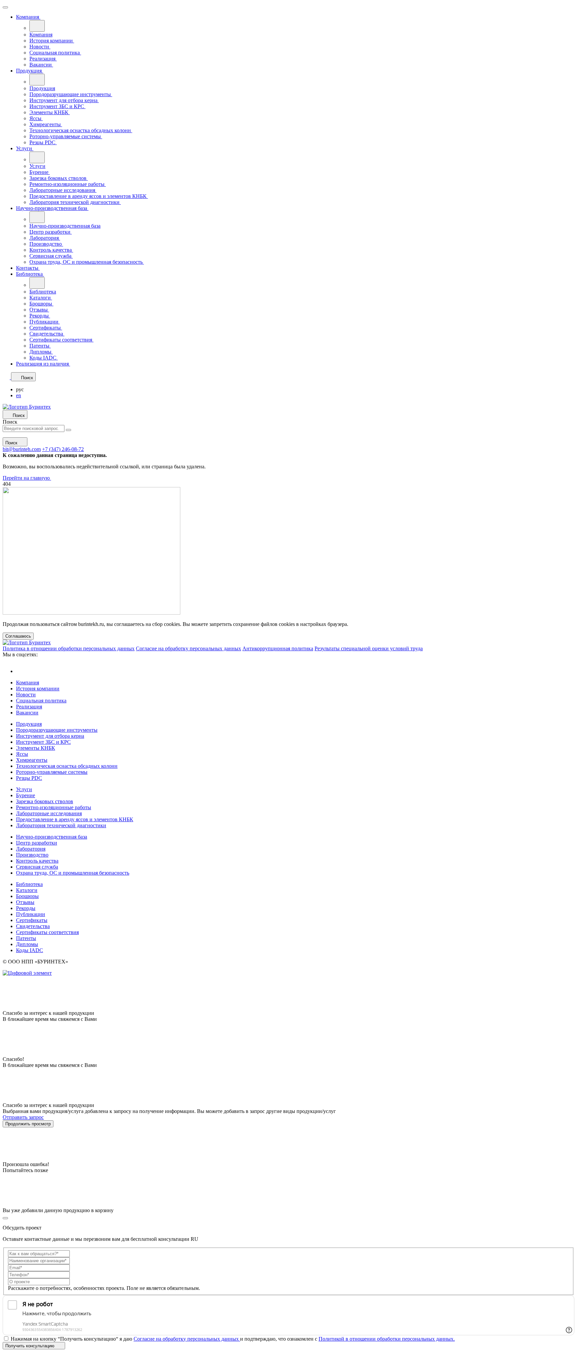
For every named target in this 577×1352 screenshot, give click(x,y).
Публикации (44, 321)
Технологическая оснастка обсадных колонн (80, 130)
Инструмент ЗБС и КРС (57, 106)
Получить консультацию (30, 1345)
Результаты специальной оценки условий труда (369, 648)
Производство (46, 244)
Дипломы (41, 352)
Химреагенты (45, 124)
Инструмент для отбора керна (64, 100)
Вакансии (41, 64)
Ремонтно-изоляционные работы (67, 184)
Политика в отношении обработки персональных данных (69, 648)
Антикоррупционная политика (277, 648)
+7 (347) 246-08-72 (63, 449)
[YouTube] (21, 671)
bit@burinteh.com (22, 449)
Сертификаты (45, 327)
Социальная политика (55, 52)
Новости (39, 46)
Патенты (40, 346)
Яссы (36, 118)
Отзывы (39, 309)
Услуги (24, 148)
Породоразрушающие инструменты (70, 94)
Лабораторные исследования (63, 190)
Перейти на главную (27, 478)
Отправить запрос (23, 1117)
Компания (28, 17)
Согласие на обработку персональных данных (188, 648)
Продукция (29, 70)
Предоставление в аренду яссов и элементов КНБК (88, 196)
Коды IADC (43, 358)
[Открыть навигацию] (5, 7)
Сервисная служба (51, 256)
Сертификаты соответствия (61, 340)
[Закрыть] (5, 1218)
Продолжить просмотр (28, 1123)
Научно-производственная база (52, 208)
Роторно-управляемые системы (65, 136)
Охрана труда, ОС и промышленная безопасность (86, 262)
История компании (51, 40)
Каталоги (40, 297)
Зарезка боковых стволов (58, 178)
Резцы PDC (43, 142)
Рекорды (39, 315)
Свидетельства (46, 333)
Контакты (28, 268)
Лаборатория (44, 238)
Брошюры (41, 303)
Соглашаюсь (18, 636)
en (18, 395)
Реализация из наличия (43, 364)
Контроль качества (51, 250)
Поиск (10, 422)
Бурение (39, 172)
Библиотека (30, 274)
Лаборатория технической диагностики (75, 202)
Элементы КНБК (49, 112)
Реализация (43, 58)
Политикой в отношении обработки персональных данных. (387, 1339)
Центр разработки (50, 232)
